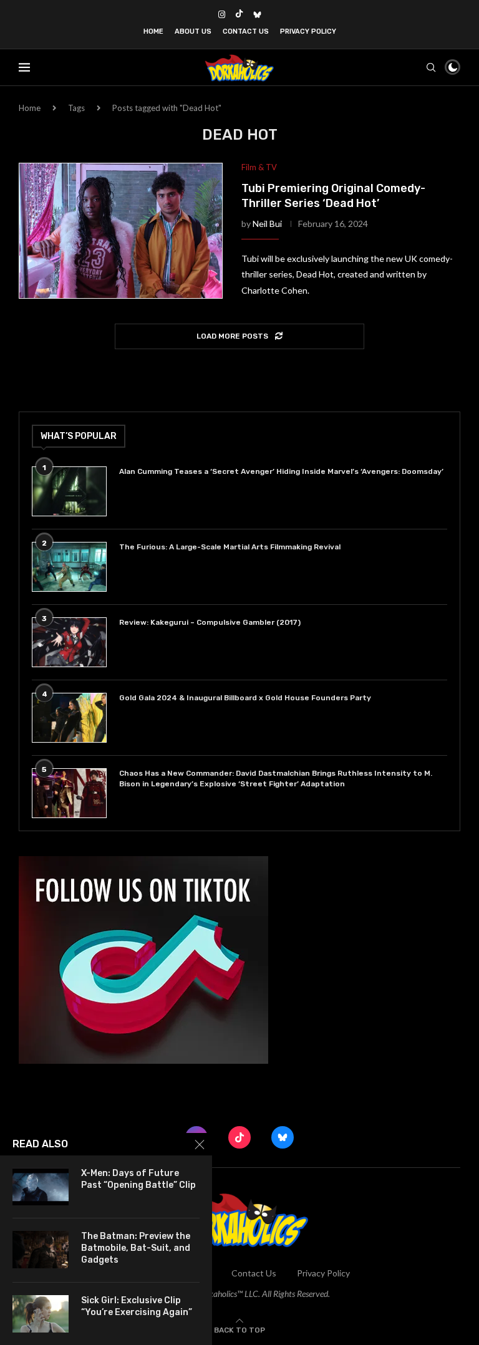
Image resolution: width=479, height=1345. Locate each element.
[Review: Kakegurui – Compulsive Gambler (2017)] (69, 642)
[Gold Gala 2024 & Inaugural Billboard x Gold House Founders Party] (69, 718)
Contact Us (246, 31)
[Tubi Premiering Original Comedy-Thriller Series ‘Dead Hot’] (121, 231)
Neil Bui (267, 223)
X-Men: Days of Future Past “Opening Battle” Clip (138, 1179)
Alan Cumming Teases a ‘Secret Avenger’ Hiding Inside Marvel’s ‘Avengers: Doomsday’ (281, 471)
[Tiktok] (239, 14)
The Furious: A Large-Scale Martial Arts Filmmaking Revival (231, 546)
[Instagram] (221, 14)
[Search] (431, 67)
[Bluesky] (257, 14)
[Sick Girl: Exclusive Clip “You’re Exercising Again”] (40, 1314)
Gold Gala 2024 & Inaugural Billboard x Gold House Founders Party (245, 697)
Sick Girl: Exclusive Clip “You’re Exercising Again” (136, 1306)
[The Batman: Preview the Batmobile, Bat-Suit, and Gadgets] (40, 1249)
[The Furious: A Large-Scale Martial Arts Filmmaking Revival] (69, 567)
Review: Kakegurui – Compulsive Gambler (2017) (210, 622)
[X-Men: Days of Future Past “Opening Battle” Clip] (40, 1186)
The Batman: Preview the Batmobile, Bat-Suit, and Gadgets (135, 1248)
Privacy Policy (308, 31)
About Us (193, 31)
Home (153, 31)
